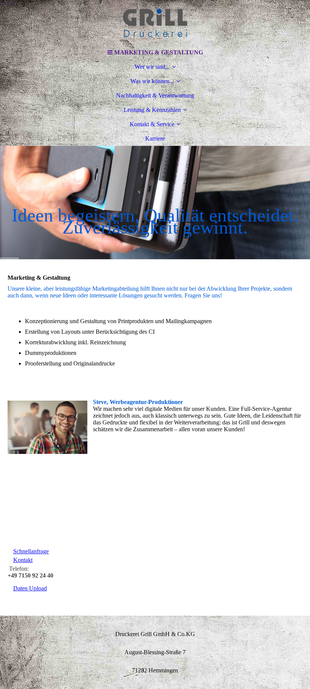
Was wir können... (152, 81)
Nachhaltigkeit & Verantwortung (155, 95)
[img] (155, 23)
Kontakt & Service (152, 124)
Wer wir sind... (152, 66)
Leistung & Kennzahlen (152, 110)
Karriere (155, 138)
